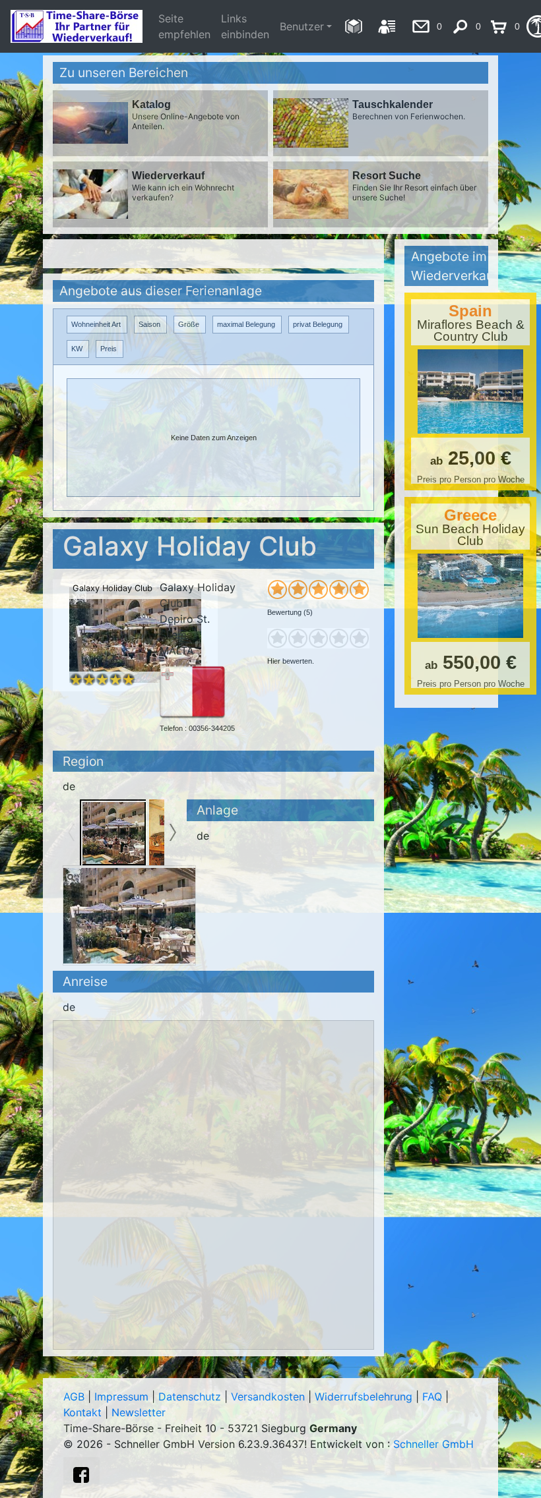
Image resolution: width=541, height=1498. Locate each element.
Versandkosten (268, 1396)
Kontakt (82, 1412)
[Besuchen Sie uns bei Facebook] (81, 1475)
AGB (73, 1396)
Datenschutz (189, 1396)
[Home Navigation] (353, 26)
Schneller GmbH (433, 1444)
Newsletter (138, 1412)
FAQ (432, 1396)
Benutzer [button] (302, 26)
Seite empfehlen (184, 26)
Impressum (121, 1396)
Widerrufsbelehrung (363, 1396)
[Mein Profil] (387, 26)
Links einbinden (245, 26)
